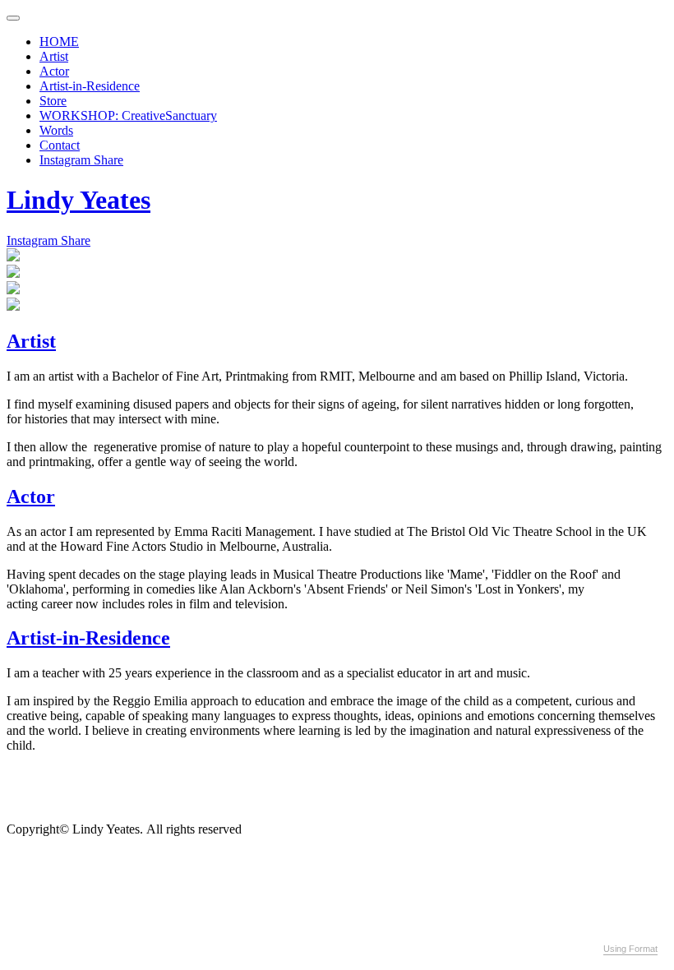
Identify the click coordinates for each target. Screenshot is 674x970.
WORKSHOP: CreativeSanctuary (128, 115)
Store (53, 101)
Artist (53, 56)
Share (108, 160)
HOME (59, 41)
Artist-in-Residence (89, 86)
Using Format (630, 949)
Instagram (66, 160)
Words (56, 130)
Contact (59, 145)
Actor (54, 71)
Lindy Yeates (78, 200)
